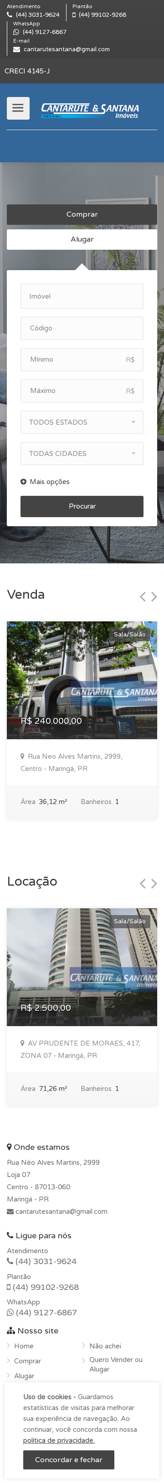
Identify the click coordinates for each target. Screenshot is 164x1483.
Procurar (82, 506)
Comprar (82, 214)
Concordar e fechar (68, 1459)
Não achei (105, 1346)
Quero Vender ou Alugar (116, 1364)
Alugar (82, 239)
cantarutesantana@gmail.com (61, 1211)
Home (24, 1346)
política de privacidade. (59, 1440)
